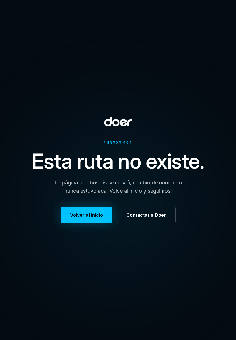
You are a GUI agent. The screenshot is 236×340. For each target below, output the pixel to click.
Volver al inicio (86, 215)
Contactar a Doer (146, 215)
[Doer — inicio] (118, 121)
